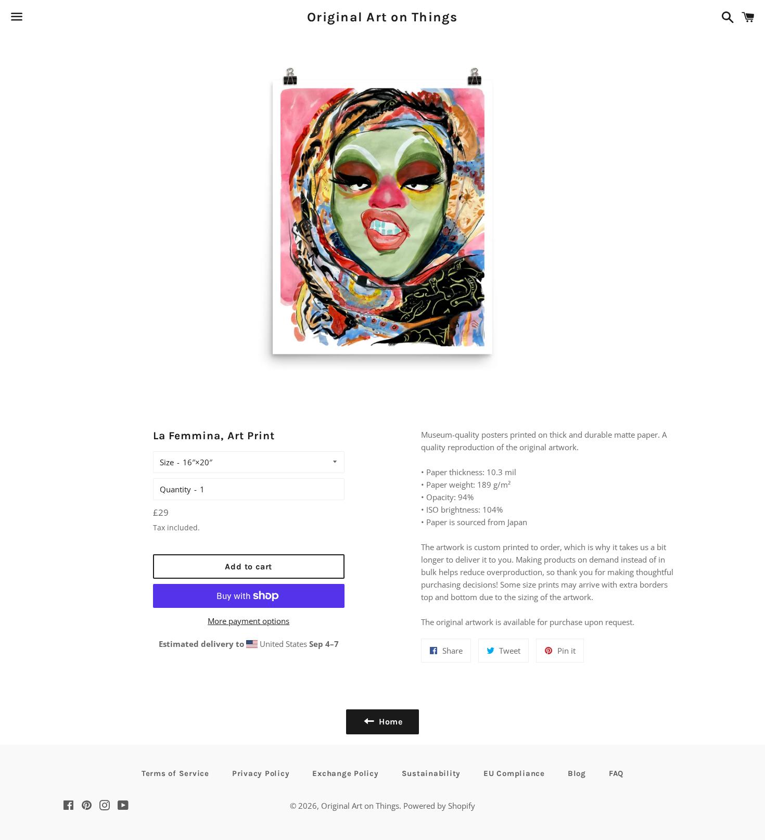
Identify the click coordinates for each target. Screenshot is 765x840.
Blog (577, 773)
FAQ (616, 773)
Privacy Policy (261, 773)
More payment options (248, 621)
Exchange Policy (345, 773)
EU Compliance (514, 773)
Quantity (175, 489)
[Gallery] (383, 215)
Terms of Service (175, 773)
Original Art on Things (382, 16)
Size (167, 462)
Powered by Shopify (439, 805)
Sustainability (431, 773)
